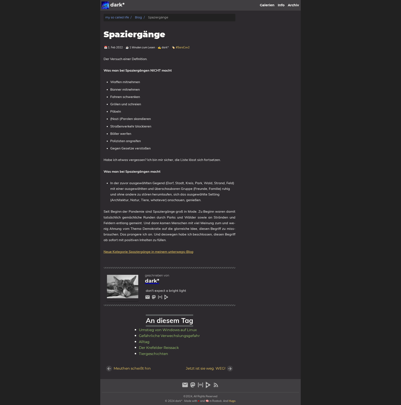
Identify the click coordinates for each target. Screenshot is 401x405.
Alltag (144, 342)
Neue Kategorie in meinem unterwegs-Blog (148, 251)
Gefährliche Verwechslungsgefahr (169, 336)
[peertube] (166, 298)
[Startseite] (105, 5)
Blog (138, 17)
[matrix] (160, 298)
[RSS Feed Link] (216, 386)
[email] (148, 298)
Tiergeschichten (153, 354)
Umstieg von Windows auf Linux (168, 330)
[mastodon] (154, 298)
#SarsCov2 (183, 47)
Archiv (293, 5)
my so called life (117, 17)
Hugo (232, 400)
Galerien (267, 5)
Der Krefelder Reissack (159, 348)
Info (281, 5)
